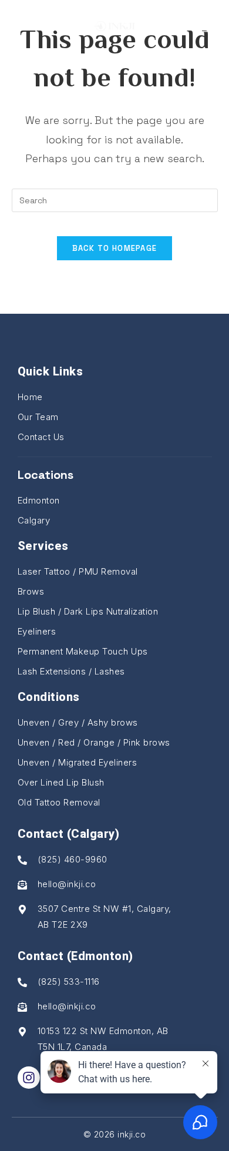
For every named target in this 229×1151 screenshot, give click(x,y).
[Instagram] (29, 1077)
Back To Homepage (114, 248)
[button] (24, 24)
